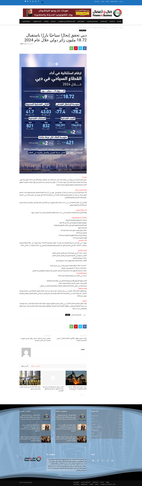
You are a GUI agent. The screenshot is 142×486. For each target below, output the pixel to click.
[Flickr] (103, 461)
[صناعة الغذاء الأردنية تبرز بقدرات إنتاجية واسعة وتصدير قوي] (29, 378)
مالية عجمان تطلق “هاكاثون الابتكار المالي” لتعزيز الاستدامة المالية (72, 339)
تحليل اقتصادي (114, 28)
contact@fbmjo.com (52, 474)
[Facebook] (38, 1)
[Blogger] (112, 461)
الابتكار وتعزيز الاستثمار (76, 315)
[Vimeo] (27, 1)
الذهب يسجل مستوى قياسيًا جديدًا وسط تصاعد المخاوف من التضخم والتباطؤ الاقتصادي (53, 388)
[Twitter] (30, 1)
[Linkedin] (33, 1)
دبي (84, 315)
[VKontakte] (93, 461)
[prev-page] (85, 394)
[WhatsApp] (71, 48)
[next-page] (81, 394)
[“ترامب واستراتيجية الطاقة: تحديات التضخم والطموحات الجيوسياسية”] (76, 378)
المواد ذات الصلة (35, 366)
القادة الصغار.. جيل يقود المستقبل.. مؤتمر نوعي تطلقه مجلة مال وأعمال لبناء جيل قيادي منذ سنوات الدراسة (30, 417)
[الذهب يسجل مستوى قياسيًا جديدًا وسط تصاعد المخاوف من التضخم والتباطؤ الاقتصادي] (53, 378)
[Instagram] (35, 1)
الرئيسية (121, 28)
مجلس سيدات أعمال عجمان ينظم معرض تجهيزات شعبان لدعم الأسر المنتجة (35, 339)
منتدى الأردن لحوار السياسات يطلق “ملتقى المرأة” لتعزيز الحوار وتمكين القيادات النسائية (30, 438)
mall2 (21, 44)
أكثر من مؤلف (24, 366)
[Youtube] (25, 1)
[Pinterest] (76, 48)
